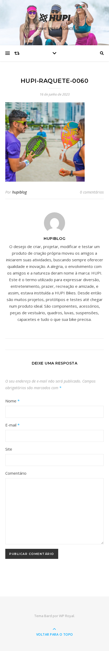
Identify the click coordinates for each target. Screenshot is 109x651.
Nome (12, 400)
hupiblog (19, 192)
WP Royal (66, 615)
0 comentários (92, 192)
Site (8, 449)
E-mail (12, 425)
